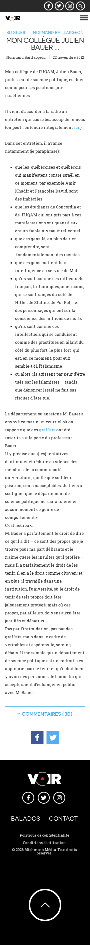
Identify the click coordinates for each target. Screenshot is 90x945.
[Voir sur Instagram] (69, 6)
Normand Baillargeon (58, 32)
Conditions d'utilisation (44, 842)
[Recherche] (80, 6)
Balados (25, 818)
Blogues (15, 32)
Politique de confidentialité (44, 835)
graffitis (47, 429)
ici (76, 127)
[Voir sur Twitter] (59, 6)
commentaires (41, 714)
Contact (63, 818)
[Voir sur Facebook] (48, 6)
